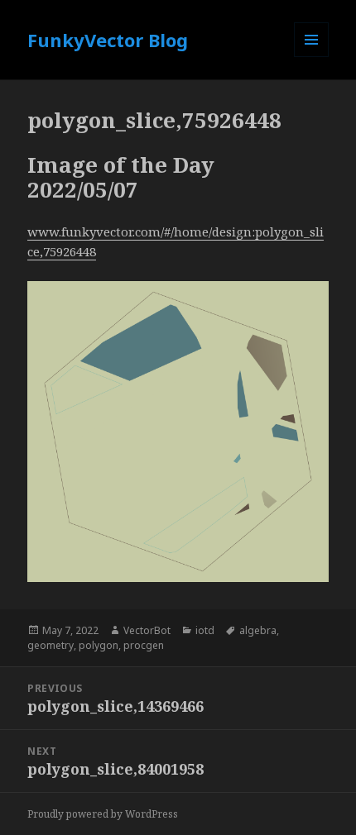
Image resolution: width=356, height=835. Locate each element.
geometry (50, 645)
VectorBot (147, 630)
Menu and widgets (312, 56)
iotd (204, 630)
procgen (143, 645)
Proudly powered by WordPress (102, 814)
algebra (258, 630)
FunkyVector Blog (107, 39)
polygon (98, 645)
